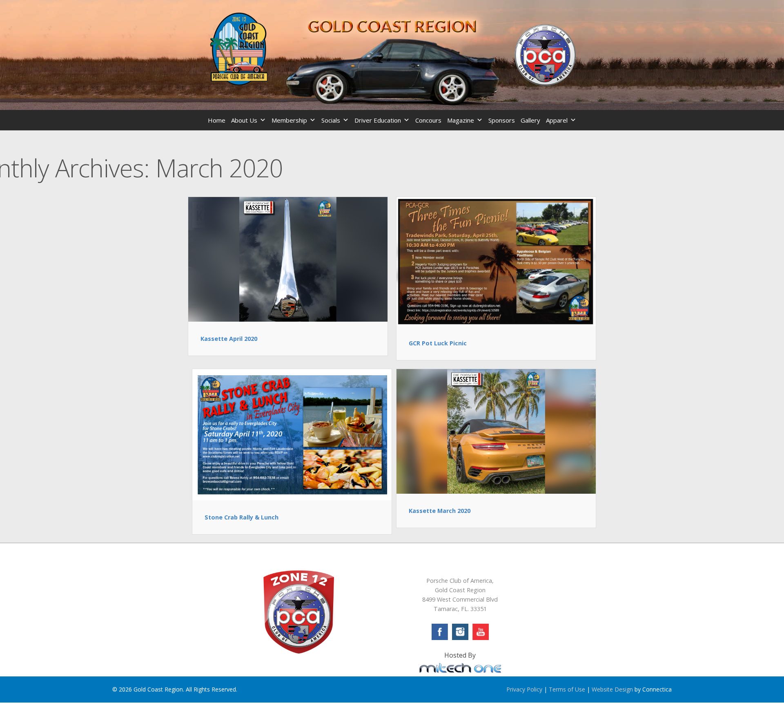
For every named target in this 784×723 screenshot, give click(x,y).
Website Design (612, 689)
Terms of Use (567, 689)
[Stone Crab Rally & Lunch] (292, 434)
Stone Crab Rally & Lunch (241, 517)
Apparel (557, 120)
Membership (289, 120)
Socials (330, 120)
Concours (428, 120)
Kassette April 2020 (228, 338)
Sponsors (501, 120)
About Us (244, 120)
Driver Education (377, 120)
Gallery (530, 120)
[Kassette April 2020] (288, 258)
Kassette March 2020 (439, 511)
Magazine (460, 120)
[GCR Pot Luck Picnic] (496, 260)
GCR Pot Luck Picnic (438, 343)
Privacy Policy (524, 689)
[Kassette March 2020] (496, 430)
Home (216, 120)
